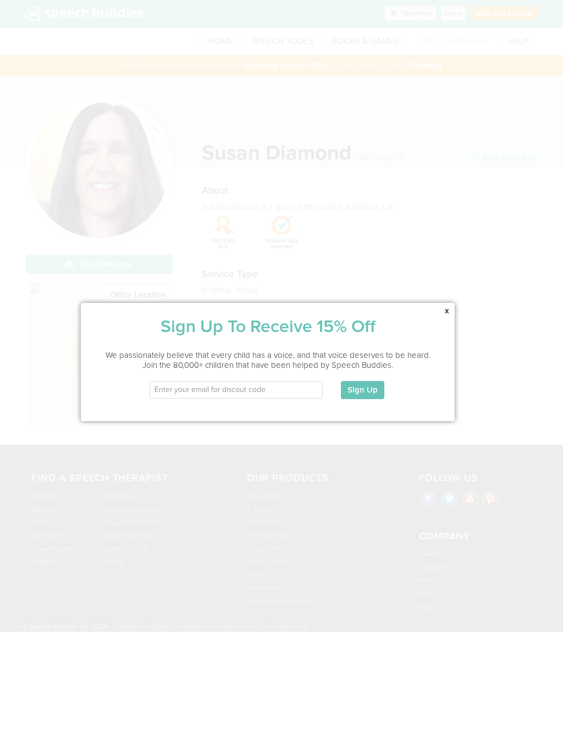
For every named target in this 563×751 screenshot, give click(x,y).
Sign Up (362, 390)
